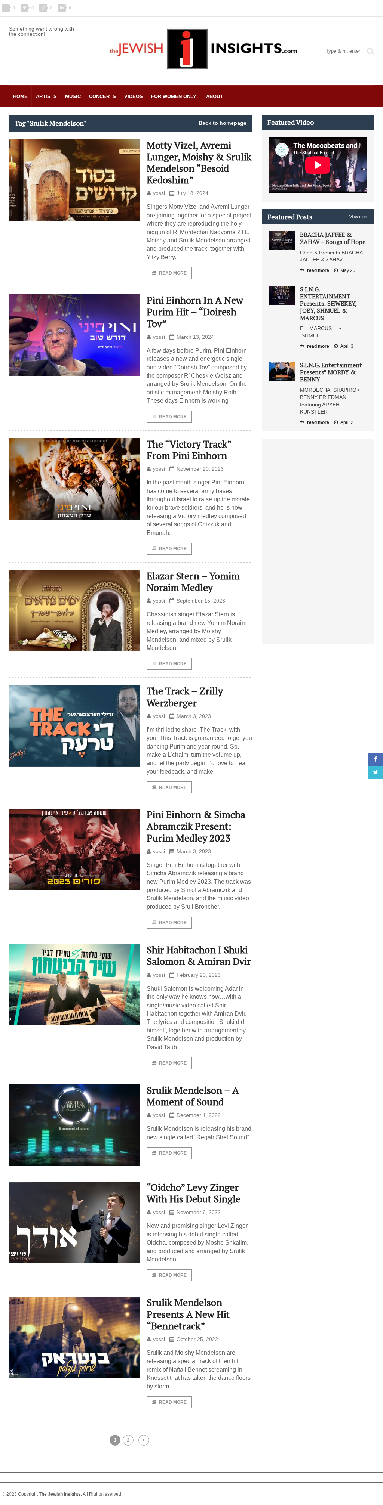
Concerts (102, 96)
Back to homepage (222, 123)
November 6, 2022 (199, 1212)
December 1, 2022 (199, 1115)
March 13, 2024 (195, 337)
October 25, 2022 (197, 1339)
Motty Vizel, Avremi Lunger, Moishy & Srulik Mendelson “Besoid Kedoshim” (199, 162)
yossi (159, 193)
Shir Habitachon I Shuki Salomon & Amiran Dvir (199, 955)
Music (73, 96)
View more (358, 216)
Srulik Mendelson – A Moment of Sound (193, 1096)
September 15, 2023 (201, 601)
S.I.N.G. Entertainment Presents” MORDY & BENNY (331, 372)
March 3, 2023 (194, 716)
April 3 (346, 346)
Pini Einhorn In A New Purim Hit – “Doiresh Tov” (195, 311)
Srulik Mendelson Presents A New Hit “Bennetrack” (188, 1314)
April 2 (346, 422)
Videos (133, 96)
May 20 (347, 270)
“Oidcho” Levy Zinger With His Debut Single (193, 1193)
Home (20, 96)
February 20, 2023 (199, 975)
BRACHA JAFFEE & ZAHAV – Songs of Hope (332, 238)
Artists (46, 96)
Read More (173, 273)
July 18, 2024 (192, 193)
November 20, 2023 (200, 469)
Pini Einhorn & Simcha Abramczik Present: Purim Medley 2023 (196, 826)
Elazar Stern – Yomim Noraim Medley (193, 581)
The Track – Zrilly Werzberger (185, 696)
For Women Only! (174, 96)
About (214, 96)
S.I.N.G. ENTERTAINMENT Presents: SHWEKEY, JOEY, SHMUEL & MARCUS (328, 303)
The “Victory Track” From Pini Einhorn (189, 449)
